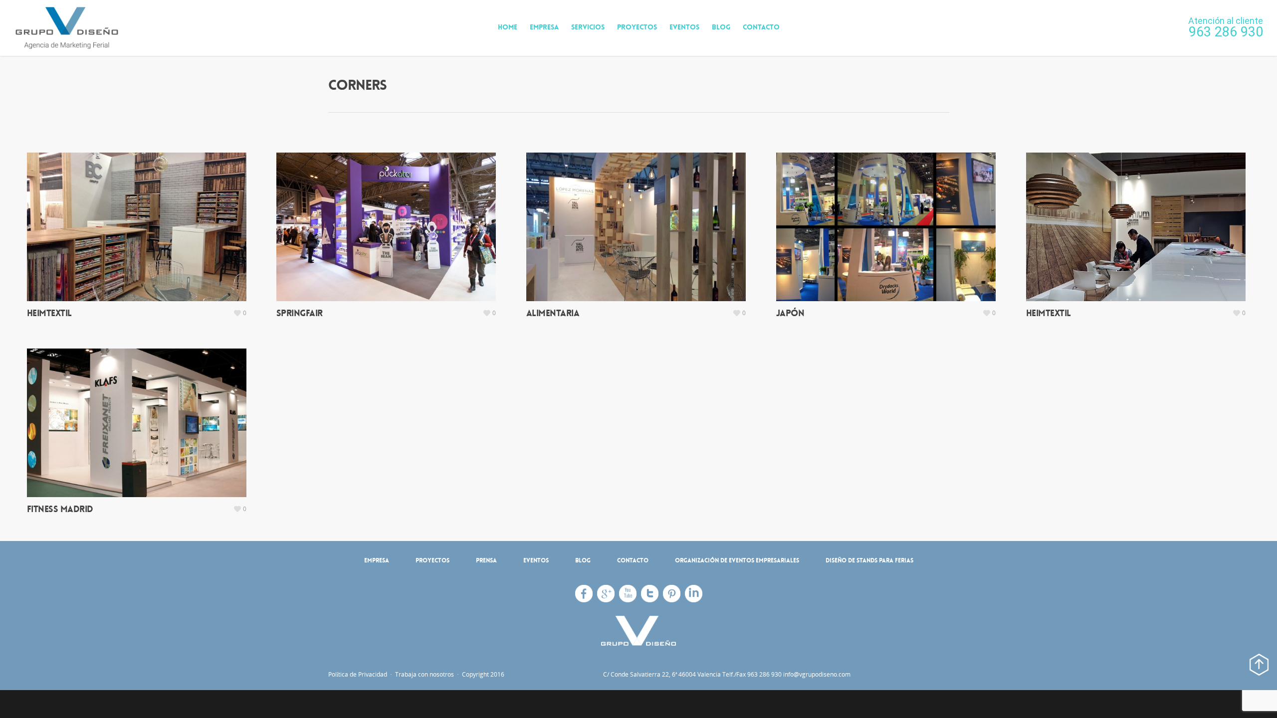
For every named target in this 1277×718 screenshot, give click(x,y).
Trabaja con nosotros (424, 674)
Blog (721, 26)
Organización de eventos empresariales (737, 560)
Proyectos (637, 26)
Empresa (544, 26)
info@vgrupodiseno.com (817, 674)
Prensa (486, 560)
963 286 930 (1226, 32)
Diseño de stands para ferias (869, 560)
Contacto (761, 26)
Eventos (684, 26)
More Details (139, 222)
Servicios (588, 26)
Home (507, 26)
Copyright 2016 (482, 674)
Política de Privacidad (358, 674)
